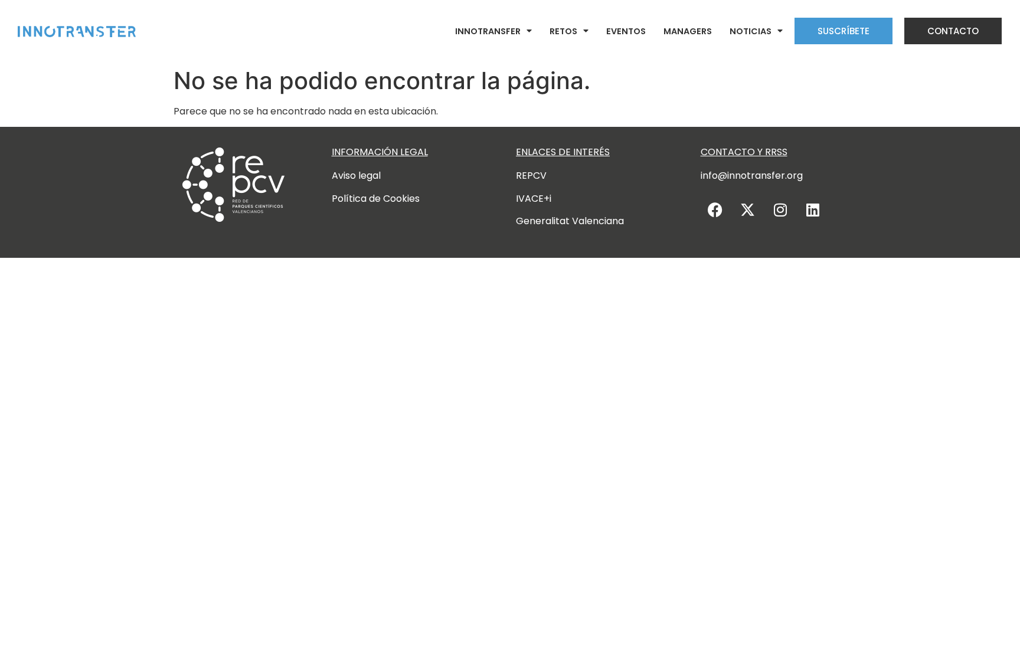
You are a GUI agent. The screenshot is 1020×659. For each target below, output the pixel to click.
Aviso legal (356, 175)
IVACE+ (533, 198)
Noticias (750, 31)
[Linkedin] (813, 209)
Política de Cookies (376, 198)
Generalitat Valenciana (570, 221)
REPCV (531, 175)
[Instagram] (780, 209)
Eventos (626, 31)
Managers (687, 31)
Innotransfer (488, 31)
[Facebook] (715, 209)
